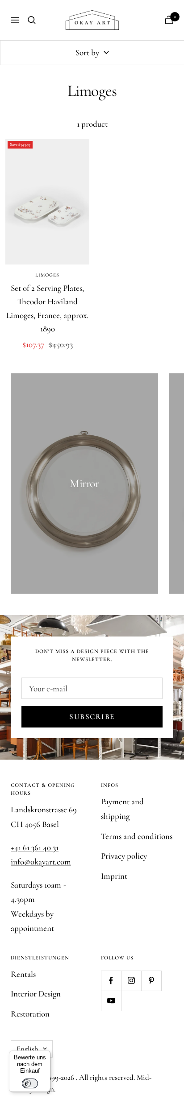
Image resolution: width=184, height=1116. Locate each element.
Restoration (30, 1014)
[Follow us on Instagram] (131, 981)
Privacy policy (124, 856)
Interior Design (36, 993)
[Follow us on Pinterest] (151, 981)
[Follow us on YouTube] (111, 1001)
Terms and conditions (136, 836)
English (27, 1049)
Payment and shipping (122, 808)
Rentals (23, 974)
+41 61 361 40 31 (35, 847)
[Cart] (168, 20)
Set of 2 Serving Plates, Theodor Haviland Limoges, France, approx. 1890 (47, 308)
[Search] (32, 20)
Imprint (114, 876)
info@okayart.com (41, 861)
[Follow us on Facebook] (111, 981)
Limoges (47, 275)
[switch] (30, 1083)
